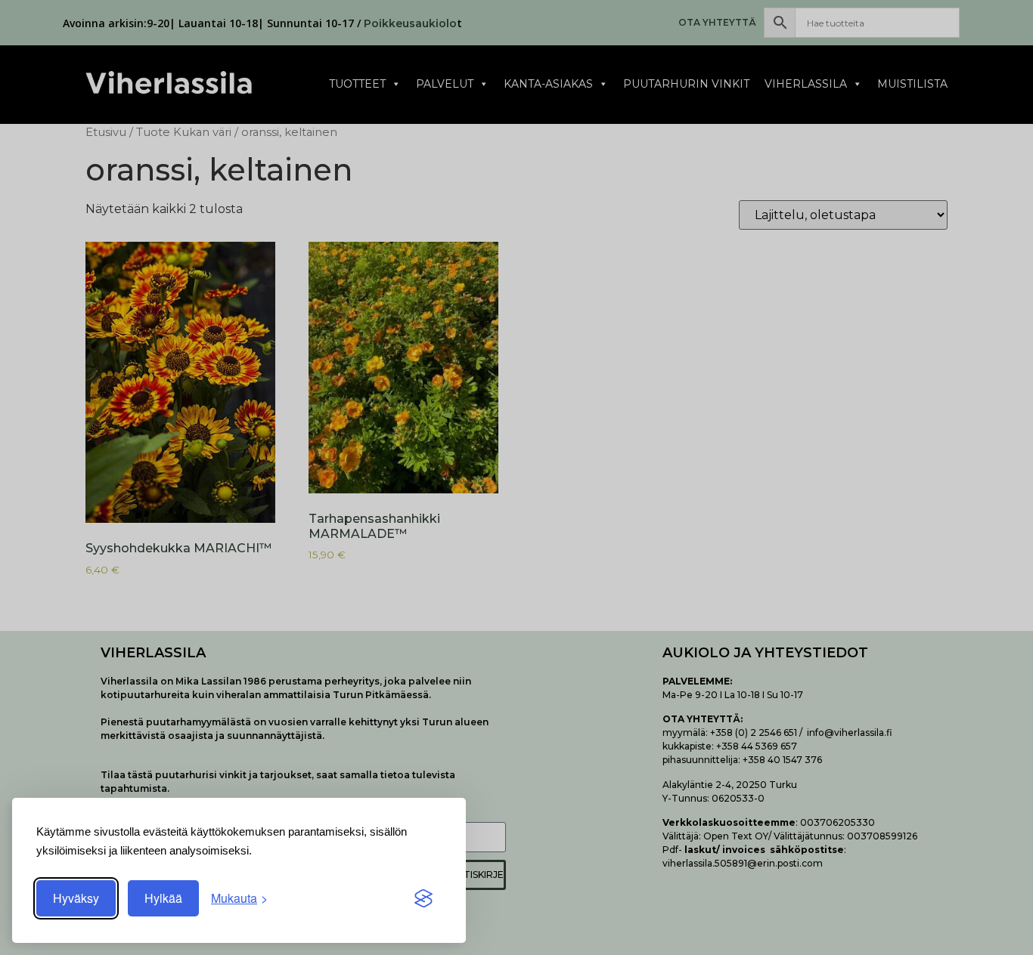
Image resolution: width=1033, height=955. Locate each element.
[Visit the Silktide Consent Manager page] (423, 898)
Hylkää (163, 898)
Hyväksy (76, 898)
